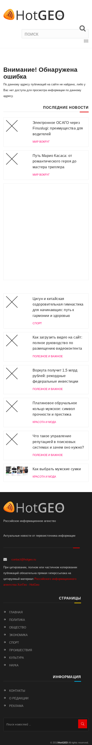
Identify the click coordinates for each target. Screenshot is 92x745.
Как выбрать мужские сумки (57, 469)
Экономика (18, 635)
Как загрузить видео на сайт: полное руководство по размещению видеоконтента (57, 343)
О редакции (18, 698)
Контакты (17, 690)
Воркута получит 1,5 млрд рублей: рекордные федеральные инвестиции (55, 376)
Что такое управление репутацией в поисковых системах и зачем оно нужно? (58, 441)
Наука (14, 665)
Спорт (14, 642)
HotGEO (63, 742)
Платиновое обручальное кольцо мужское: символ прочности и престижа (55, 408)
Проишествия (20, 650)
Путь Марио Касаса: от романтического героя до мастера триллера (54, 161)
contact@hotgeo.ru (23, 559)
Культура (16, 657)
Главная (16, 612)
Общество (17, 627)
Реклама (16, 706)
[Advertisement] (46, 232)
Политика (17, 620)
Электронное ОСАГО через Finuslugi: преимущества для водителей (58, 128)
